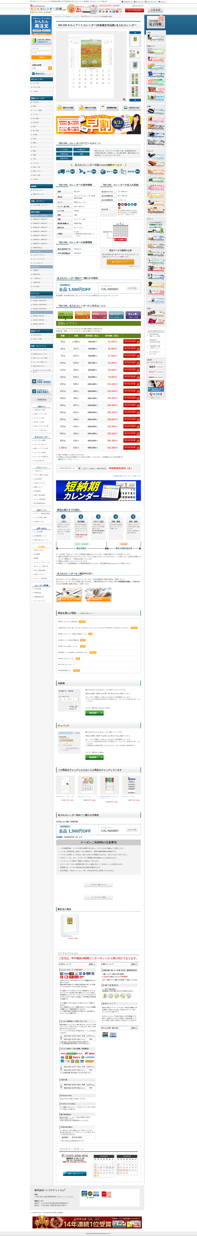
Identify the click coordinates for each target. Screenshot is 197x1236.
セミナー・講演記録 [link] (40, 578)
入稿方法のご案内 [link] (39, 410)
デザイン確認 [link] (41, 475)
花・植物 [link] (36, 118)
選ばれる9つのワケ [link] (39, 366)
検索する (42, 57)
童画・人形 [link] (36, 167)
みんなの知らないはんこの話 (154, 352)
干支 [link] (34, 159)
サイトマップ (151, 2)
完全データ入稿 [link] (39, 422)
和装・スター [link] (37, 171)
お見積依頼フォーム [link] (40, 536)
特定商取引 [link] (37, 491)
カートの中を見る (134, 10)
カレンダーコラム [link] (39, 601)
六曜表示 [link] (36, 270)
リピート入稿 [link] (41, 430)
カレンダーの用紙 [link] (39, 452)
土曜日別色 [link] (36, 282)
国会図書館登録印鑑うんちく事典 (154, 335)
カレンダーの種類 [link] (39, 440)
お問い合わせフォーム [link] (41, 540)
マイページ (139, 2)
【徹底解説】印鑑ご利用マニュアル (154, 347)
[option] (69, 927)
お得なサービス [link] (39, 521)
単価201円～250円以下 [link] (40, 219)
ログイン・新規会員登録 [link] (42, 513)
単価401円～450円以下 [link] (40, 235)
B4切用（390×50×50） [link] (40, 300)
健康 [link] (34, 151)
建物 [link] (34, 155)
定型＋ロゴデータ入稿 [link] (41, 426)
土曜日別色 (64, 154)
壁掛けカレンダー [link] (38, 194)
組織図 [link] (36, 558)
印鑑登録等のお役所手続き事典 (154, 341)
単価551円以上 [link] (37, 247)
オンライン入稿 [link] (39, 418)
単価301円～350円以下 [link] (40, 227)
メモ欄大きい (81, 150)
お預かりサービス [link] (39, 483)
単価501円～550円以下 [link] (40, 243)
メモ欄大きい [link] (37, 278)
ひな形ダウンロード (122, 262)
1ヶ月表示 (64, 150)
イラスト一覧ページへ (98, 884)
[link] (65, 789)
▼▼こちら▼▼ (112, 295)
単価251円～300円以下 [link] (40, 223)
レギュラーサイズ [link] (38, 255)
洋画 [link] (34, 139)
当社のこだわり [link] (39, 550)
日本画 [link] (35, 134)
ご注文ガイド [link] (38, 471)
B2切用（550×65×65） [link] (40, 309)
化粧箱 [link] (33, 297)
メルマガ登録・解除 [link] (40, 517)
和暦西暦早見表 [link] (39, 597)
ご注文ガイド (128, 2)
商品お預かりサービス (123, 476)
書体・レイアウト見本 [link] (41, 448)
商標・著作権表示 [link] (39, 495)
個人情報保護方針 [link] (39, 503)
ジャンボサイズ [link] (38, 263)
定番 (81, 154)
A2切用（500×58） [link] (39, 320)
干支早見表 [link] (37, 589)
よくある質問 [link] (38, 532)
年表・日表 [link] (36, 175)
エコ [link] (34, 147)
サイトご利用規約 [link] (39, 499)
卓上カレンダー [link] (38, 190)
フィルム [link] (36, 163)
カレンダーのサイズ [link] (40, 444)
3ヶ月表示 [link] (36, 286)
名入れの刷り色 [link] (39, 460)
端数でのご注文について (69, 459)
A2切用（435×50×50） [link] (40, 304)
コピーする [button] (132, 288)
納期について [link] (38, 487)
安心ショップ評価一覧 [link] (41, 566)
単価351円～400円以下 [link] (40, 231)
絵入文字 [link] (36, 122)
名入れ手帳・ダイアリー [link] (41, 205)
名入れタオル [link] (37, 335)
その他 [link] (35, 91)
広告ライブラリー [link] (39, 574)
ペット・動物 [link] (37, 110)
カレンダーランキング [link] (40, 350)
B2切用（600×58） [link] (39, 324)
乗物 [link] (34, 143)
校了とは (137, 476)
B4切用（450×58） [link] (39, 316)
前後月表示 (64, 158)
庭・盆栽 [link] (36, 130)
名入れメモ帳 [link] (37, 339)
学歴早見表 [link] (37, 593)
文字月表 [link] (36, 102)
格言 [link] (34, 126)
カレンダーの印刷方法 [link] (41, 456)
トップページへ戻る (98, 897)
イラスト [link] (36, 114)
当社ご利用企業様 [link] (39, 570)
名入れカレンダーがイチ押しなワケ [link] (42, 371)
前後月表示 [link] (36, 274)
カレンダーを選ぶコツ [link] (40, 362)
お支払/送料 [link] (37, 479)
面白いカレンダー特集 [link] (40, 358)
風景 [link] (34, 106)
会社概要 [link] (37, 554)
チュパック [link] (34, 312)
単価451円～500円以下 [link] (40, 239)
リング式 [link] (36, 83)
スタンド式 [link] (36, 87)
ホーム (162, 2)
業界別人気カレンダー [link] (40, 354)
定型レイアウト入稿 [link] (40, 414)
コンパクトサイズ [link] (38, 259)
